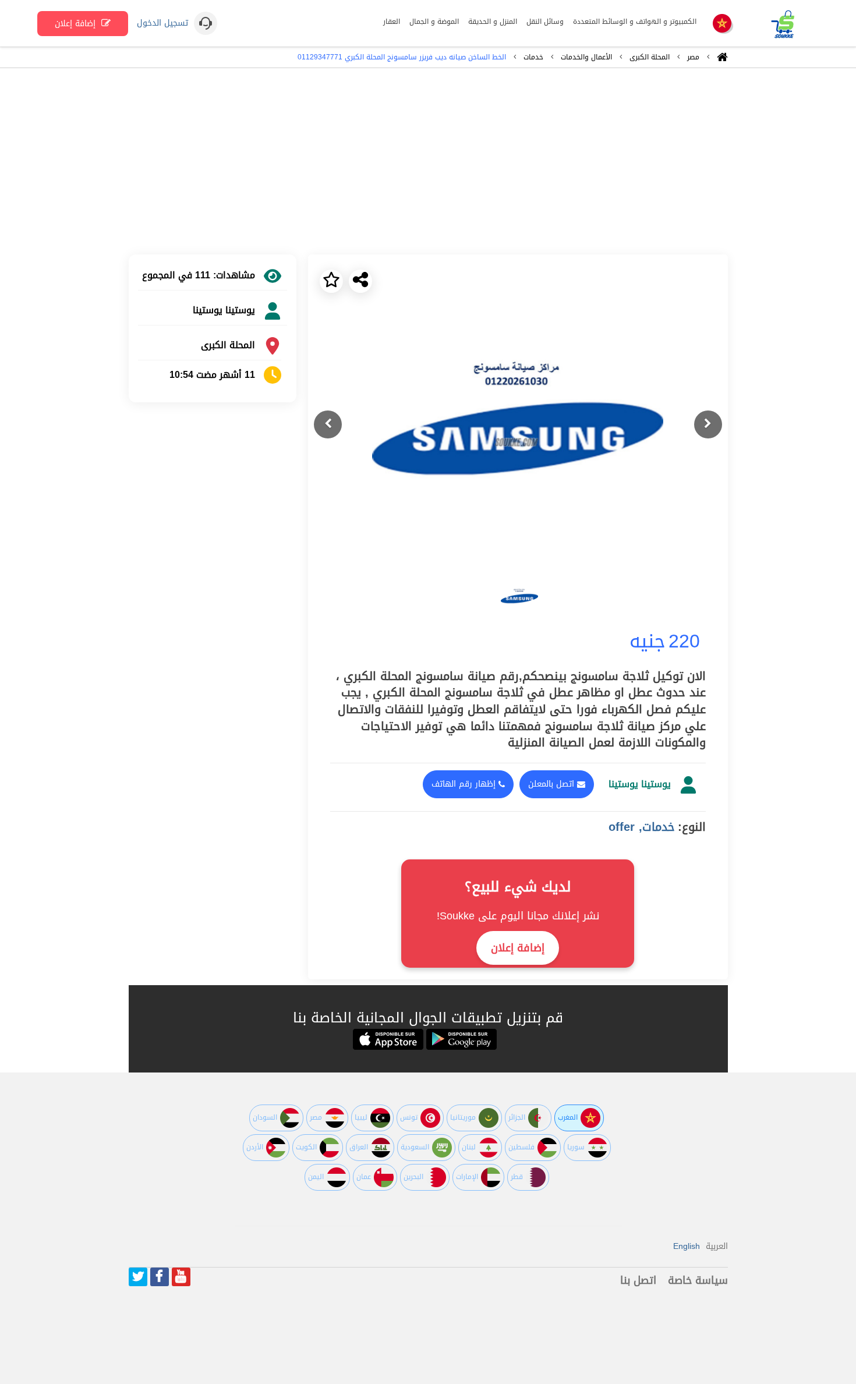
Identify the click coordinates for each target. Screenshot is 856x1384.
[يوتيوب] (181, 1277)
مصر (693, 57)
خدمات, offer (642, 827)
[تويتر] (138, 1277)
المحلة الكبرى (649, 57)
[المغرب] (722, 24)
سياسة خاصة (698, 1280)
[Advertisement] (428, 161)
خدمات (533, 57)
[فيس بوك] (159, 1277)
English (686, 1246)
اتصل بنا (638, 1280)
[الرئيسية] (722, 60)
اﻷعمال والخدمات (586, 57)
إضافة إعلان (76, 23)
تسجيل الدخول (162, 23)
